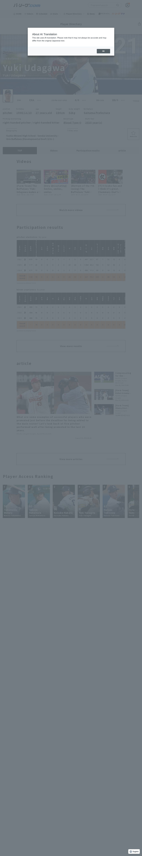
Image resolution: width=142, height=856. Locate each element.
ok (103, 51)
